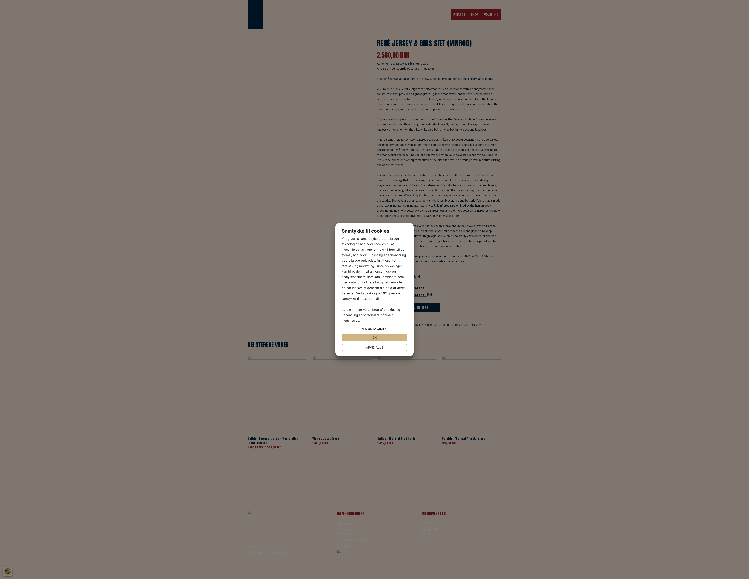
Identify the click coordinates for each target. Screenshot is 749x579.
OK (374, 337)
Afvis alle (374, 347)
